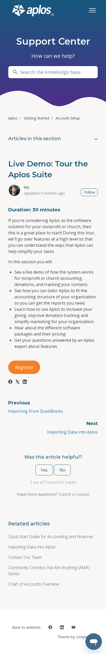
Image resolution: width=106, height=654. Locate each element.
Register (24, 367)
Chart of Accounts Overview (33, 584)
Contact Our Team (25, 557)
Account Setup (68, 118)
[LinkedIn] (25, 382)
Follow (89, 192)
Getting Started (36, 118)
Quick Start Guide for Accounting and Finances (50, 536)
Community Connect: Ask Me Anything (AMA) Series (49, 571)
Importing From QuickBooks (35, 411)
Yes (44, 470)
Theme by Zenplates (75, 636)
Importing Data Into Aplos (72, 432)
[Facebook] (10, 382)
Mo (26, 187)
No (62, 470)
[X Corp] (17, 382)
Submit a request (74, 494)
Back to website (26, 627)
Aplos (12, 118)
